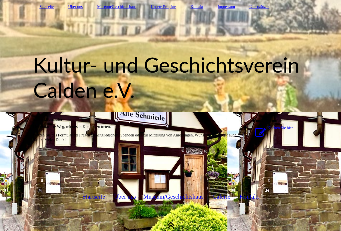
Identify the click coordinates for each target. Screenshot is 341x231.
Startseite (46, 6)
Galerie (221, 196)
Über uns (75, 6)
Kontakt (196, 6)
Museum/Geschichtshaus (116, 6)
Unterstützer (259, 6)
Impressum (226, 6)
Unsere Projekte (163, 6)
